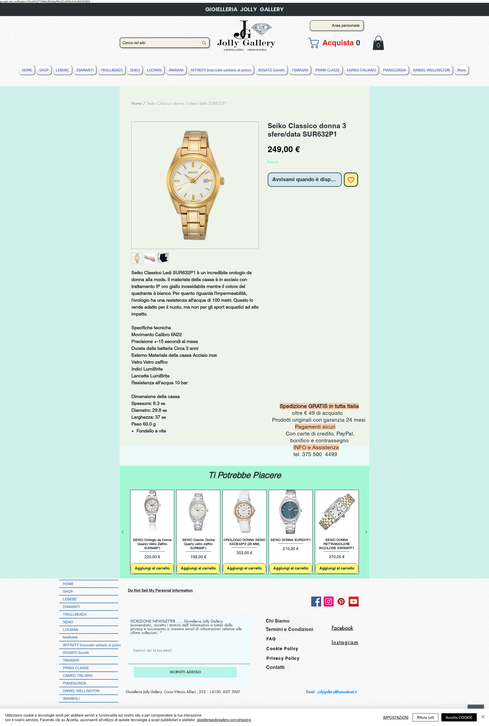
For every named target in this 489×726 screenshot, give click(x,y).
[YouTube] (354, 601)
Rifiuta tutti (425, 717)
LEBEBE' (70, 599)
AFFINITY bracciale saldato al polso (90, 645)
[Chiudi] (483, 717)
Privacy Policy (283, 658)
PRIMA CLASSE (76, 668)
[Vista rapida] (152, 512)
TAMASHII (71, 660)
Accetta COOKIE (459, 717)
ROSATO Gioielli (76, 653)
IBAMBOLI (71, 698)
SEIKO (68, 622)
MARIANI (70, 637)
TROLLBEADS (74, 614)
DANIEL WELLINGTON (81, 691)
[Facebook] (316, 601)
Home (136, 103)
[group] (244, 532)
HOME (68, 584)
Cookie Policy (282, 648)
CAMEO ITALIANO (78, 676)
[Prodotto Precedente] (123, 532)
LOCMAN (70, 630)
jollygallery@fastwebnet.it (337, 691)
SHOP (68, 591)
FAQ (271, 639)
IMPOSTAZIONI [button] (396, 717)
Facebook (342, 628)
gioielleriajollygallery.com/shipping (224, 719)
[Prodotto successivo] (366, 532)
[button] (335, 43)
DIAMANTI (71, 607)
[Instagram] (329, 601)
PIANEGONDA (74, 683)
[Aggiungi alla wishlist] (351, 180)
